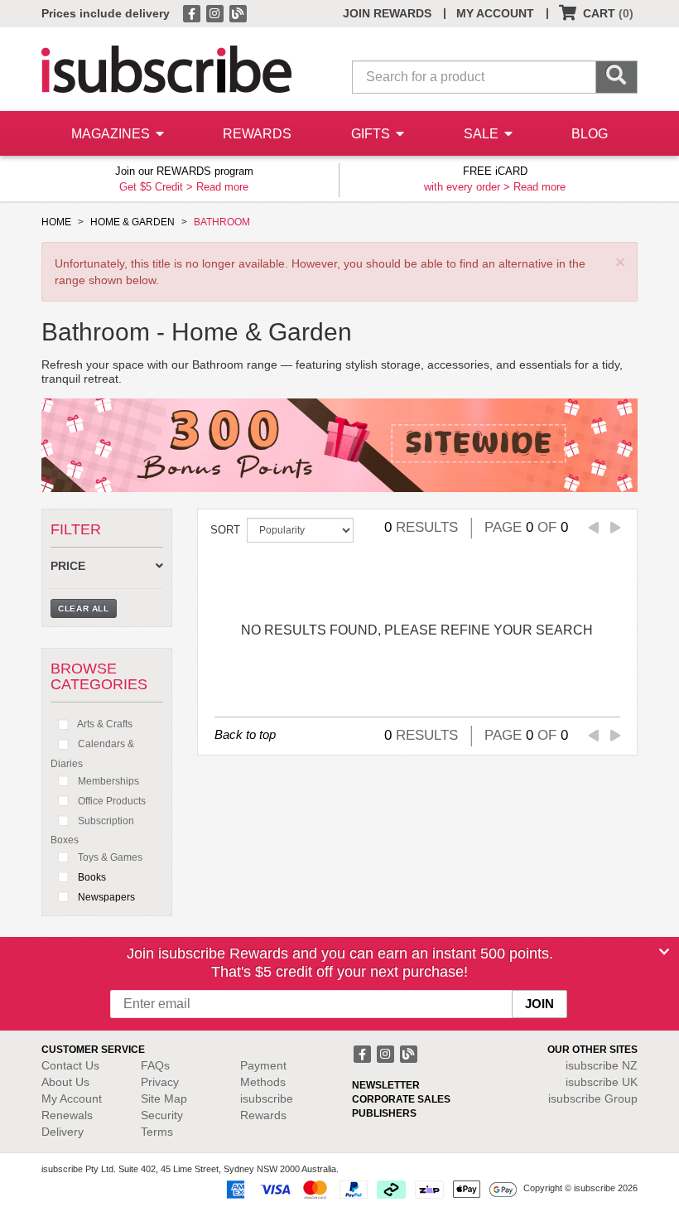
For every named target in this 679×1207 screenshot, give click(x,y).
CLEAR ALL (83, 608)
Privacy (160, 1082)
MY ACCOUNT (495, 13)
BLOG (589, 134)
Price (68, 566)
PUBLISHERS (384, 1113)
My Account (71, 1098)
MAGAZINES (112, 134)
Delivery (62, 1131)
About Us (65, 1082)
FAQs (155, 1065)
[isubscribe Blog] (238, 12)
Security (162, 1115)
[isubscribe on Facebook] (193, 12)
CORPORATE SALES (401, 1099)
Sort (225, 530)
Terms (157, 1131)
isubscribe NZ (602, 1065)
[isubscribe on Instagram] (216, 12)
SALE (483, 134)
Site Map (164, 1098)
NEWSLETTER (386, 1085)
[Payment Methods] (368, 1189)
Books (90, 877)
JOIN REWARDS (387, 13)
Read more (222, 187)
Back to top (245, 734)
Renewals (67, 1115)
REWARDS (257, 134)
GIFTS (372, 134)
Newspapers (105, 897)
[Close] (664, 952)
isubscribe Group (593, 1098)
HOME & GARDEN (132, 222)
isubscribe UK (602, 1082)
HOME (56, 222)
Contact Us (70, 1065)
